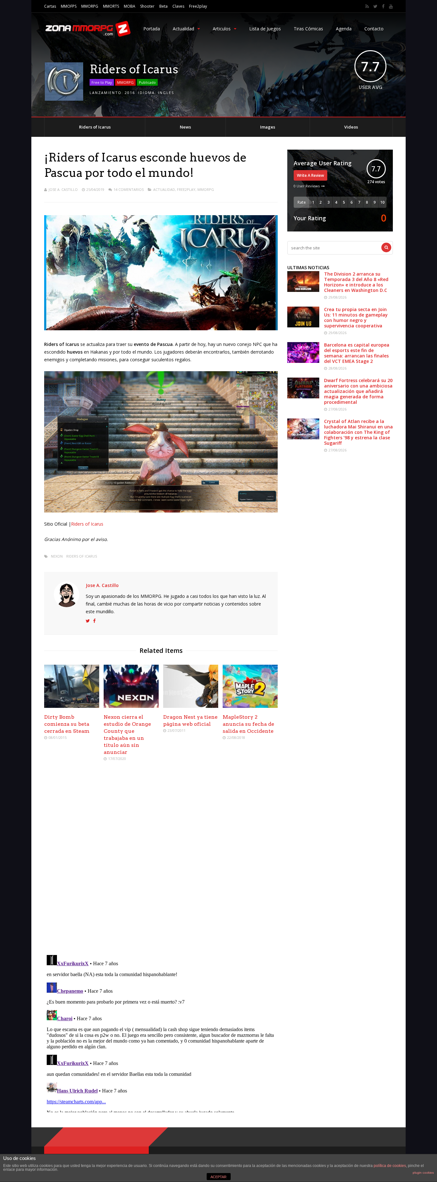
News (185, 127)
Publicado (147, 82)
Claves (178, 6)
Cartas (50, 6)
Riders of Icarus (95, 127)
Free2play (198, 6)
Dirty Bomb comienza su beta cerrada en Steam (67, 724)
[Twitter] (375, 6)
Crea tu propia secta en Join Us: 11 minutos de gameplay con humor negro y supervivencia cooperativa (356, 317)
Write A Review (310, 175)
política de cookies (390, 1165)
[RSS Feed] (367, 6)
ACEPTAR (218, 1177)
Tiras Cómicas (308, 29)
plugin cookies (423, 1172)
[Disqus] (161, 859)
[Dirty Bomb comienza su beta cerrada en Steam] (71, 706)
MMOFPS (68, 6)
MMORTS (111, 6)
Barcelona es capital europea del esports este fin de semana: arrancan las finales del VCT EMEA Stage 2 (356, 353)
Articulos (222, 29)
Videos (351, 127)
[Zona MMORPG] (87, 35)
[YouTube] (391, 6)
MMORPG (89, 6)
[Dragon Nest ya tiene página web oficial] (190, 706)
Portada (151, 29)
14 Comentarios (129, 189)
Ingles (166, 92)
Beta (163, 6)
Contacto (374, 29)
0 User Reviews (307, 186)
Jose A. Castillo (63, 189)
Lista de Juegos (265, 29)
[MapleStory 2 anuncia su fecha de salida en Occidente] (250, 706)
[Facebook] (383, 6)
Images (267, 127)
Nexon (57, 556)
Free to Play (101, 82)
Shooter (147, 6)
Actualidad (183, 29)
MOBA (129, 6)
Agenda (344, 29)
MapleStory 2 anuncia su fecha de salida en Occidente (248, 724)
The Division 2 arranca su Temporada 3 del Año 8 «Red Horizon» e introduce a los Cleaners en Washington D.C (356, 282)
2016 (130, 92)
